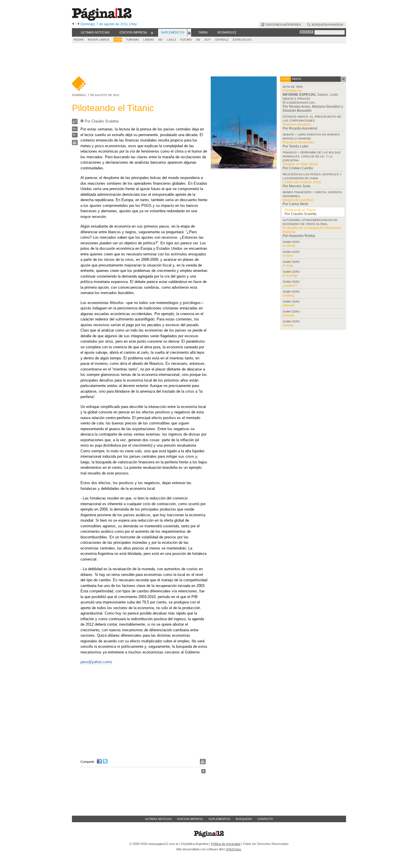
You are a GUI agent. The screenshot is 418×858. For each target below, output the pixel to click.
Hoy (134, 24)
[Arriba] (203, 772)
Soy (207, 39)
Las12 (171, 39)
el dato (288, 266)
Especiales (242, 39)
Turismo (132, 39)
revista (288, 325)
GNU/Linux (233, 849)
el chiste (289, 246)
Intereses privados (297, 124)
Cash (118, 39)
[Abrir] (152, 33)
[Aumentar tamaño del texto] (75, 130)
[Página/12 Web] (102, 19)
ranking (288, 295)
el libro (288, 256)
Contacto (265, 818)
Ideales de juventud (298, 200)
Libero (148, 39)
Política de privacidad (225, 843)
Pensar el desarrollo (298, 142)
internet (288, 305)
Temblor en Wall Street (300, 164)
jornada (289, 315)
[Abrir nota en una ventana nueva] (75, 123)
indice (296, 78)
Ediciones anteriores (282, 24)
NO (160, 39)
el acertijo (290, 276)
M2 (198, 39)
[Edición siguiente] (79, 24)
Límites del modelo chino (302, 182)
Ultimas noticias (158, 818)
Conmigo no (292, 91)
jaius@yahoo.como (96, 662)
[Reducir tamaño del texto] (75, 136)
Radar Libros (98, 39)
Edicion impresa (190, 818)
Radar (79, 39)
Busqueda (244, 818)
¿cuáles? (290, 286)
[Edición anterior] (73, 24)
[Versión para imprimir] (75, 144)
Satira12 (222, 39)
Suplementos (219, 818)
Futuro (186, 39)
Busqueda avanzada (326, 24)
